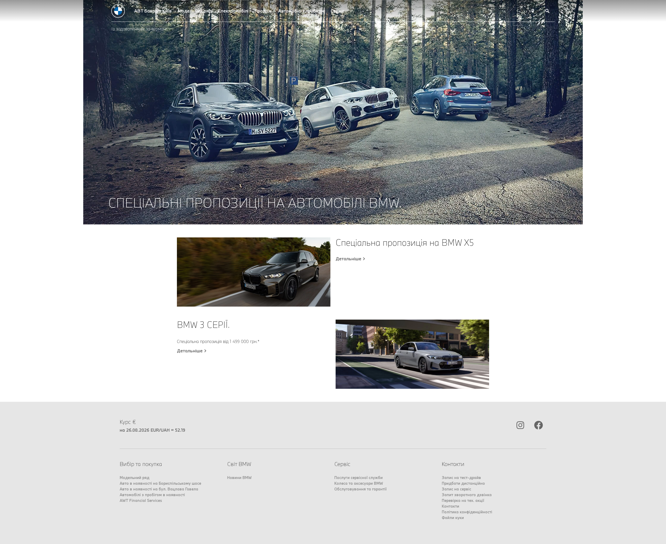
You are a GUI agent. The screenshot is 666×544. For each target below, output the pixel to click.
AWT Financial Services (141, 500)
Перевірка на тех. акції (463, 500)
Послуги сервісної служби (358, 477)
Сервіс (337, 11)
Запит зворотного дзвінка (467, 494)
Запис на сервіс (456, 489)
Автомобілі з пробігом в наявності (152, 494)
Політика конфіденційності (467, 511)
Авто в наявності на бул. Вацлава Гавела (159, 489)
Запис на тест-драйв (461, 477)
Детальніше (348, 258)
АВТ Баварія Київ (153, 11)
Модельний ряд (195, 11)
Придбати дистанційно (463, 483)
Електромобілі (233, 11)
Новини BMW (239, 477)
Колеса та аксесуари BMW (358, 483)
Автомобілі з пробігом (301, 11)
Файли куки (453, 517)
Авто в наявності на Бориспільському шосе (160, 483)
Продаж (263, 11)
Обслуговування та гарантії (360, 489)
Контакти (450, 506)
